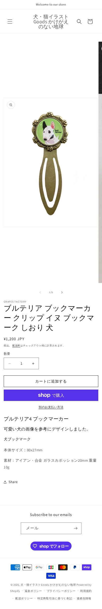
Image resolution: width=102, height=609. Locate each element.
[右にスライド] (61, 292)
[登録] (75, 528)
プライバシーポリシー (61, 591)
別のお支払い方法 (51, 407)
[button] (9, 21)
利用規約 (86, 591)
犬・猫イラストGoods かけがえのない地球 (48, 584)
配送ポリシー (24, 598)
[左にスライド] (40, 292)
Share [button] (13, 482)
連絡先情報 (84, 598)
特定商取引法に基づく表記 (54, 598)
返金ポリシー (33, 591)
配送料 (16, 345)
